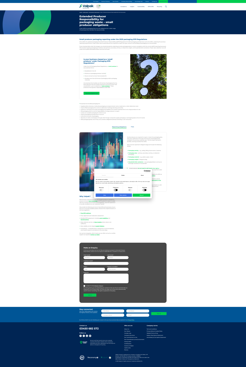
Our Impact (96, 1)
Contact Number (112, 266)
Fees (132, 127)
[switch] (116, 190)
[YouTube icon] (90, 336)
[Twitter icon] (84, 336)
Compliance (123, 6)
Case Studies (115, 1)
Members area (163, 1)
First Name (87, 255)
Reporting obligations (119, 127)
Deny (104, 195)
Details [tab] (123, 175)
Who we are (128, 325)
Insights (132, 6)
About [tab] (142, 175)
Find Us (126, 350)
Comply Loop (127, 333)
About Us (126, 329)
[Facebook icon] (80, 336)
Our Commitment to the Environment (134, 339)
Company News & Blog (126, 1)
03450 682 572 (89, 328)
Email (85, 266)
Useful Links (127, 347)
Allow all (141, 195)
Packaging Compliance (94, 12)
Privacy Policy (98, 286)
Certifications (127, 343)
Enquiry (86, 272)
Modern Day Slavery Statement (155, 335)
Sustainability (141, 6)
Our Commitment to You (130, 337)
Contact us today (95, 234)
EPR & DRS (151, 6)
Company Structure (129, 335)
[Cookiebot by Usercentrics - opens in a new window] (144, 171)
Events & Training (105, 1)
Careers (147, 1)
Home (80, 12)
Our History (127, 331)
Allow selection (123, 195)
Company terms (152, 325)
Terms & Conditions (152, 329)
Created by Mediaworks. (136, 361)
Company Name (88, 261)
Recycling (159, 6)
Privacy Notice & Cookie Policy (154, 331)
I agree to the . (94, 286)
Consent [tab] (104, 175)
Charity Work (127, 341)
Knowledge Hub (138, 1)
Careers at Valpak (129, 345)
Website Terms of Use (152, 333)
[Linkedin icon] (87, 336)
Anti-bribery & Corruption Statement (156, 337)
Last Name (110, 255)
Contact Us (154, 1)
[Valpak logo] (90, 6)
